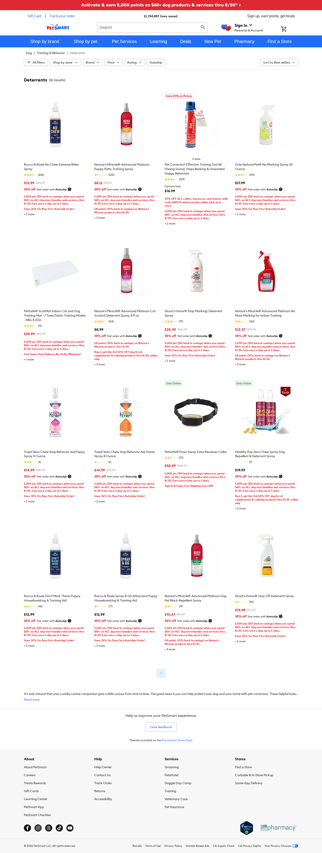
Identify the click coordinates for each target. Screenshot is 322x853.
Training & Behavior (51, 53)
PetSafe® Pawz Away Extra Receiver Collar (196, 452)
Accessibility (103, 799)
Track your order (62, 16)
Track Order (103, 783)
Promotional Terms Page (177, 740)
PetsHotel (171, 775)
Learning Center (35, 799)
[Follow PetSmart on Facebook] (27, 828)
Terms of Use (153, 845)
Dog (29, 53)
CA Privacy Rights (249, 845)
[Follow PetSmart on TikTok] (59, 828)
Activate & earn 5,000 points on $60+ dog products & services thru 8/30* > (161, 5)
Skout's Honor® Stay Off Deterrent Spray (264, 596)
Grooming (172, 767)
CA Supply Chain (224, 845)
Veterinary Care (176, 799)
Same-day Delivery (248, 783)
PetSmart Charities (37, 815)
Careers (29, 775)
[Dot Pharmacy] (278, 827)
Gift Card (34, 16)
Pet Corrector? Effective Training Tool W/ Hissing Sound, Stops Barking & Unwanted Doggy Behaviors (195, 168)
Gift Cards (31, 791)
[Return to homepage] (58, 27)
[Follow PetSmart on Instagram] (38, 828)
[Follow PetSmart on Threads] (48, 828)
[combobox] (152, 27)
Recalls (137, 845)
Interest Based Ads (197, 845)
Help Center (103, 767)
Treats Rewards (35, 783)
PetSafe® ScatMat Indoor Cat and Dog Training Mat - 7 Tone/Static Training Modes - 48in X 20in (55, 315)
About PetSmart (35, 767)
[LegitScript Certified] (246, 828)
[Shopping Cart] (289, 29)
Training (170, 791)
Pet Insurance (174, 807)
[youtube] (69, 828)
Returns (99, 791)
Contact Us (102, 775)
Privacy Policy (173, 845)
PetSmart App (34, 807)
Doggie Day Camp (178, 783)
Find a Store (243, 767)
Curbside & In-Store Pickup (254, 775)
